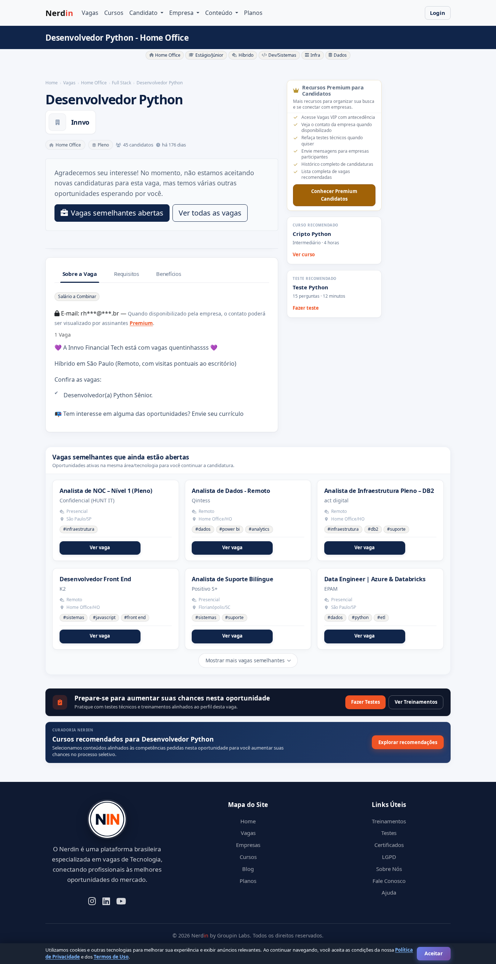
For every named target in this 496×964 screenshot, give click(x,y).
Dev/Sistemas (282, 55)
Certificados (389, 844)
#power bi (229, 529)
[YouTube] (121, 900)
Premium (141, 323)
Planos (253, 13)
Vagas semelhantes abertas (117, 213)
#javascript (104, 617)
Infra (315, 55)
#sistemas (73, 617)
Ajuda (389, 892)
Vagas (90, 13)
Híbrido (246, 55)
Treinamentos (389, 821)
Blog (248, 868)
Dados (340, 55)
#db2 (373, 529)
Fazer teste (306, 308)
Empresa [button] (182, 13)
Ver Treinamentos (416, 702)
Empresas (248, 844)
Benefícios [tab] (168, 273)
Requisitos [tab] (126, 273)
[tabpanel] (161, 355)
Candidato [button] (144, 13)
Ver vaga (100, 547)
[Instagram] (92, 900)
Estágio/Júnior (209, 55)
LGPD (389, 856)
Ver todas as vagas (210, 213)
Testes (389, 832)
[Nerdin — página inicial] (107, 819)
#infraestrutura (78, 529)
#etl (381, 617)
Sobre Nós (389, 868)
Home (248, 821)
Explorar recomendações (407, 742)
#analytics (259, 529)
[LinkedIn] (106, 900)
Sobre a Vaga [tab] (79, 273)
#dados (203, 529)
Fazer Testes (365, 702)
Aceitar (433, 953)
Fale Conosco (389, 880)
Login (437, 12)
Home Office (167, 55)
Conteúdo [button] (219, 13)
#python (360, 617)
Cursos (113, 13)
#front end (135, 617)
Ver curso (304, 254)
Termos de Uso (111, 956)
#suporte (396, 529)
